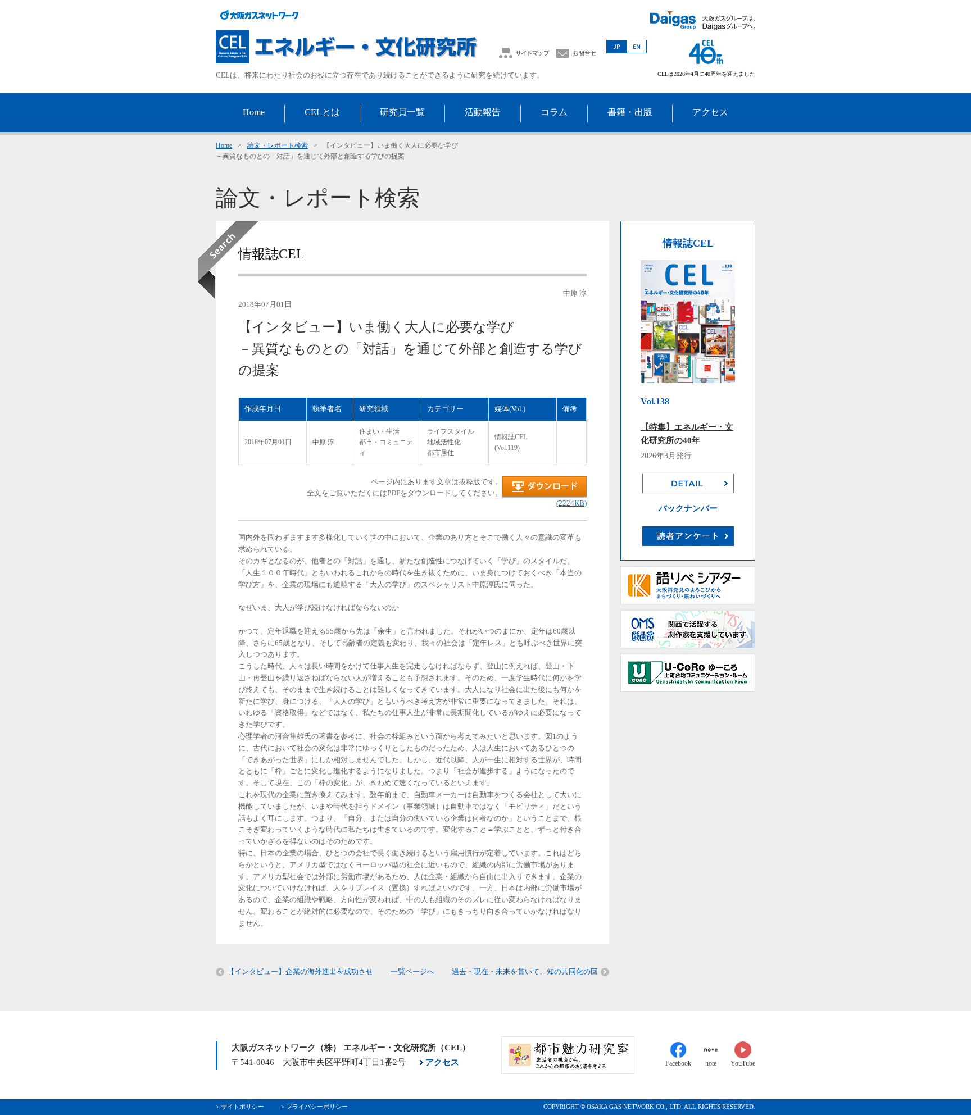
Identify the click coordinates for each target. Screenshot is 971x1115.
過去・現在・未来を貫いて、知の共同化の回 (525, 971)
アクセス (442, 1062)
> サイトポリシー (240, 1106)
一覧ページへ (412, 971)
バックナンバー (688, 508)
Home (224, 145)
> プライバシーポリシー (314, 1106)
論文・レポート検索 (277, 145)
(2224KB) (571, 503)
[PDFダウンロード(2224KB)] (544, 495)
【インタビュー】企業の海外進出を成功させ (300, 971)
